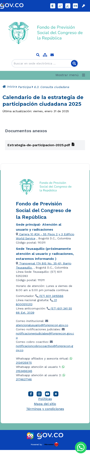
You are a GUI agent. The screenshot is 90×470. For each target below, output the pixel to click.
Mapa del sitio (45, 404)
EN (75, 5)
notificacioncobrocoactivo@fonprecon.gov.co (44, 348)
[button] (71, 75)
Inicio (10, 86)
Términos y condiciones (45, 409)
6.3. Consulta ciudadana (51, 87)
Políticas (45, 399)
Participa (24, 87)
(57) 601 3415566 (50, 296)
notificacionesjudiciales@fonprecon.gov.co (45, 335)
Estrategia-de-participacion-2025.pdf (39, 145)
